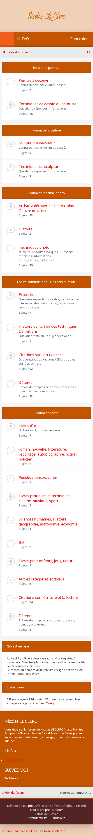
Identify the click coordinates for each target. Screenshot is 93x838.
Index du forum (13, 792)
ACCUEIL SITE (14, 760)
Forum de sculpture (46, 130)
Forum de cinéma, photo (46, 193)
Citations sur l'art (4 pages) (42, 354)
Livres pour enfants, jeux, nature (46, 560)
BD (21, 542)
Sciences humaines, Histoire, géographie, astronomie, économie (48, 522)
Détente (26, 382)
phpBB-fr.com (54, 810)
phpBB (32, 806)
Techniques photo (34, 247)
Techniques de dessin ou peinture (47, 103)
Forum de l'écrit (46, 413)
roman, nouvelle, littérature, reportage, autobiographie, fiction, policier (48, 454)
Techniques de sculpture (39, 166)
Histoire (26, 229)
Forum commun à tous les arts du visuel (46, 282)
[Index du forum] (46, 16)
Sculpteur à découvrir (37, 143)
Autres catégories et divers (41, 579)
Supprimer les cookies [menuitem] (21, 831)
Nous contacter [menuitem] (54, 831)
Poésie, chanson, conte (38, 477)
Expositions (28, 294)
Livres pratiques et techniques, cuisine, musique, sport (45, 498)
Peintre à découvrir (35, 80)
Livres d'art (28, 425)
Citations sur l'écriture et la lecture (48, 597)
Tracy (50, 703)
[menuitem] (23, 39)
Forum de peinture (46, 67)
